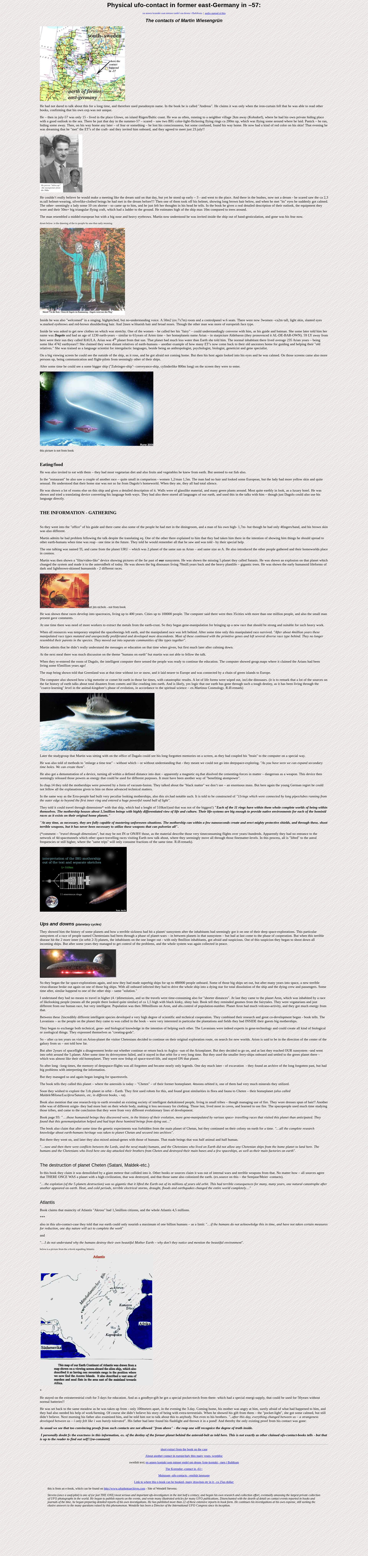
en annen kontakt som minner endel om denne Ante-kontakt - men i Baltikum (192, 1462)
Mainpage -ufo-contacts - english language (184, 1475)
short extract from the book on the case (184, 1449)
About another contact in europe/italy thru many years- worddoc (184, 1456)
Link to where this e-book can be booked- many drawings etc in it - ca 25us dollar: (184, 1482)
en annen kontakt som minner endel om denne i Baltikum (172, 13)
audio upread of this (215, 13)
